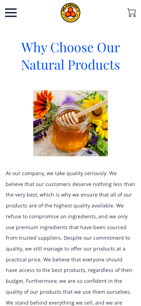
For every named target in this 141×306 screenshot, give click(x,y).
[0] (131, 12)
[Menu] (11, 12)
